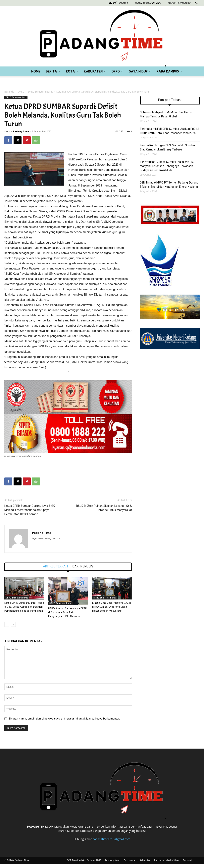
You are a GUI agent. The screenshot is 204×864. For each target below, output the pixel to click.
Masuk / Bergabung (179, 3)
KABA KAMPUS (168, 71)
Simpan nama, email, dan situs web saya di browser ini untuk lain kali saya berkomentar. (64, 718)
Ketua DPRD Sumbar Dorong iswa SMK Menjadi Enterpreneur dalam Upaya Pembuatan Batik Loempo (29, 510)
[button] (197, 2)
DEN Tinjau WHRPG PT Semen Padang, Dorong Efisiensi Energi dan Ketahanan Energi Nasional (169, 184)
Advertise (145, 860)
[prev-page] (6, 624)
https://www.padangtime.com (46, 538)
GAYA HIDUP (138, 71)
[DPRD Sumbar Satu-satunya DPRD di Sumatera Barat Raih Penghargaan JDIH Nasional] (68, 591)
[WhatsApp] (36, 140)
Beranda (9, 91)
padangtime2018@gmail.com (111, 839)
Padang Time (21, 131)
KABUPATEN (93, 71)
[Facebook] (8, 140)
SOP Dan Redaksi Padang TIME (84, 860)
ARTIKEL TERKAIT (55, 566)
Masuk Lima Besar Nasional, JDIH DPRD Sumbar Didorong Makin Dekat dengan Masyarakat (111, 606)
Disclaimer (130, 860)
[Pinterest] (27, 140)
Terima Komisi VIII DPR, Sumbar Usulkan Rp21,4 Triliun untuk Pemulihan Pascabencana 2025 (169, 131)
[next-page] (13, 624)
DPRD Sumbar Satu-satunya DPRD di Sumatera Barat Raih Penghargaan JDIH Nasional (67, 612)
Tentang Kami (112, 860)
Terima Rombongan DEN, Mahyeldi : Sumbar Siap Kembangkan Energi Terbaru (167, 147)
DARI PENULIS (82, 566)
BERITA (51, 71)
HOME (35, 71)
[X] (18, 140)
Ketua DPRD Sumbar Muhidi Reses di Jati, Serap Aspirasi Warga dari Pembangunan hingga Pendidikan (24, 606)
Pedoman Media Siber (166, 860)
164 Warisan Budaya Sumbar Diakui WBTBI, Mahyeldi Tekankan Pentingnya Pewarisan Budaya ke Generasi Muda (167, 166)
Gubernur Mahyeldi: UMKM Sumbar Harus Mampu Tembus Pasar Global (166, 114)
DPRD (116, 71)
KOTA (70, 71)
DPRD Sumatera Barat (40, 91)
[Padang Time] (102, 36)
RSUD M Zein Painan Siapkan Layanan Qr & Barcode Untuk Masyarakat (104, 508)
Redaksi (187, 860)
